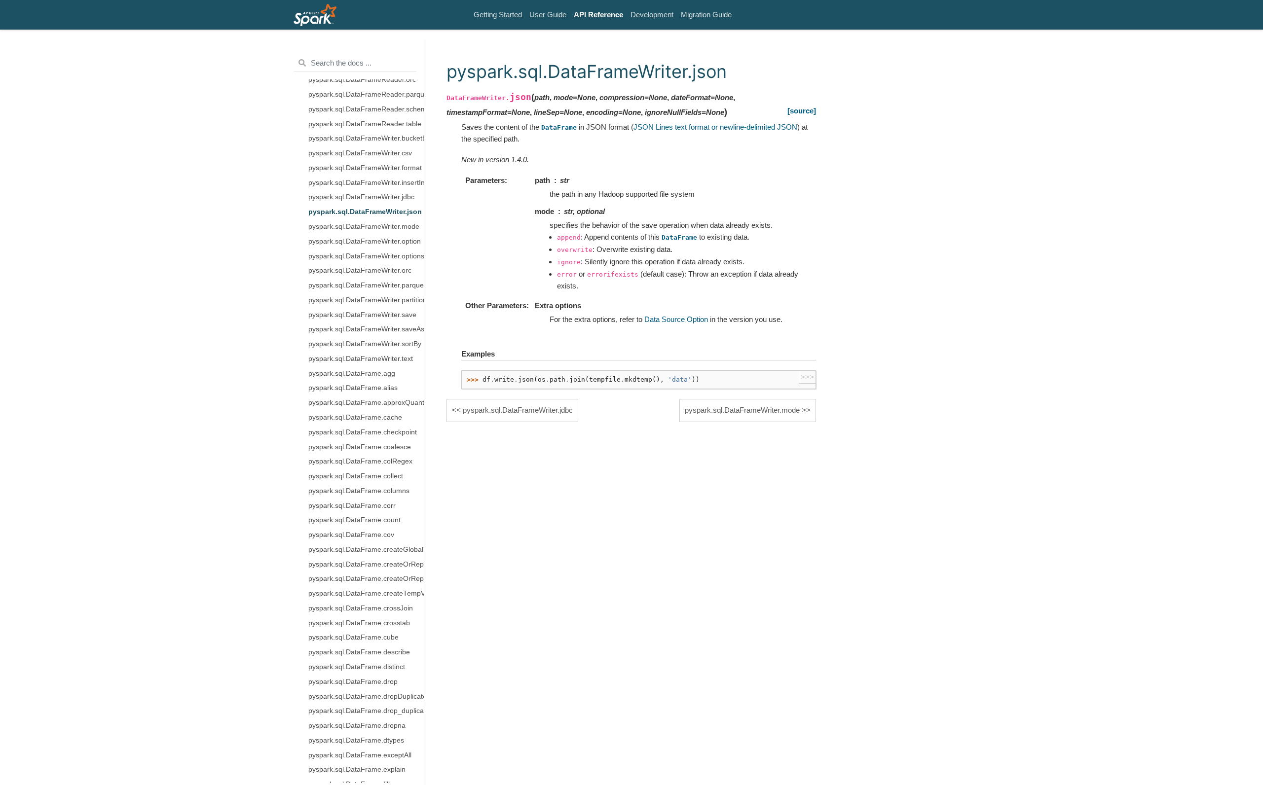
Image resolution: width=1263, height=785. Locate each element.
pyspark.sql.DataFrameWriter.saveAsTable (366, 329)
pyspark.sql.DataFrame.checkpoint (362, 432)
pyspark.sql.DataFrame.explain (357, 769)
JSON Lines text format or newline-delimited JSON (715, 127)
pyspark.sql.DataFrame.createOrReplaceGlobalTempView (366, 564)
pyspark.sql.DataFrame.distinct (356, 667)
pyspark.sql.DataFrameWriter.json (365, 211)
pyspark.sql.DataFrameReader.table (364, 124)
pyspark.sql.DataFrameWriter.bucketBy (366, 138)
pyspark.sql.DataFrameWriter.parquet (366, 285)
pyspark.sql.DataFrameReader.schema (366, 109)
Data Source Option (676, 319)
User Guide (547, 14)
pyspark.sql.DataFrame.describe (359, 652)
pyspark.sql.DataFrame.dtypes (356, 740)
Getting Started (498, 14)
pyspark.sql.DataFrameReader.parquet (366, 94)
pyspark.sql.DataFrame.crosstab (359, 623)
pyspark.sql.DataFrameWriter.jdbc (361, 197)
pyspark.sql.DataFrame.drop (353, 681)
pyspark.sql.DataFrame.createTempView (366, 593)
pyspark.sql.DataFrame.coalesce (359, 447)
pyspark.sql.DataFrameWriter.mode (363, 226)
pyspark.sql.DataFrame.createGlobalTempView (366, 549)
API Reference (598, 14)
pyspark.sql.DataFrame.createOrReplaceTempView (366, 578)
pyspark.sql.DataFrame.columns (358, 491)
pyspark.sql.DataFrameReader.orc (362, 79)
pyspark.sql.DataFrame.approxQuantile (366, 402)
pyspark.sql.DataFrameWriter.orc (359, 270)
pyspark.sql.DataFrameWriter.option (364, 241)
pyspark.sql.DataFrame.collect (355, 476)
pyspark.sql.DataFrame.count (354, 520)
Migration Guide (706, 14)
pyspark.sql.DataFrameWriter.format (365, 168)
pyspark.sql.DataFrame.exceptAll (359, 755)
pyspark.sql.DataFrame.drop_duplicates (366, 710)
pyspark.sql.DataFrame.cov (351, 534)
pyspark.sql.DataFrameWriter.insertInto (366, 182)
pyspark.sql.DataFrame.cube (353, 637)
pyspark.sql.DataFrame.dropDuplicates (366, 696)
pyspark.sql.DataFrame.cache (355, 417)
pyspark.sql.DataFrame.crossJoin (360, 608)
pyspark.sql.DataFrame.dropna (357, 725)
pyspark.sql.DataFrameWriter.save (362, 315)
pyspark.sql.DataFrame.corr (352, 505)
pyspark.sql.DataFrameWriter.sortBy (364, 344)
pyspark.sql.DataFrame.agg (351, 373)
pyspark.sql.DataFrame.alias (353, 388)
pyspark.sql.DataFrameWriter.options (366, 256)
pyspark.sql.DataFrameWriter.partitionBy (366, 300)
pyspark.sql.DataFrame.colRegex (360, 461)
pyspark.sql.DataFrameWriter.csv (360, 153)
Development (652, 14)
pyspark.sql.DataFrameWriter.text (360, 358)
